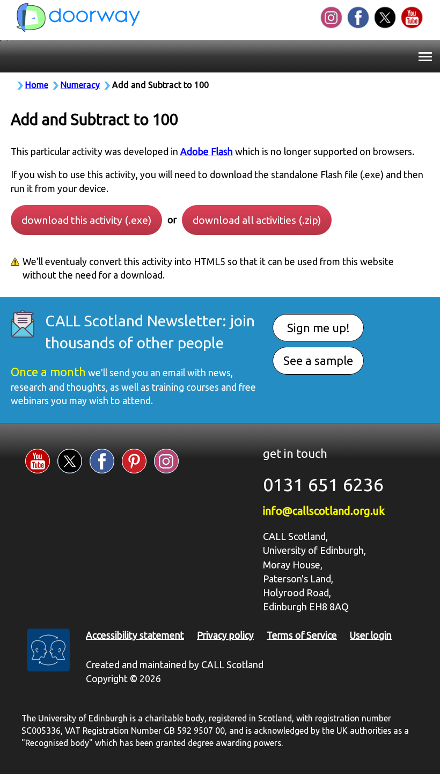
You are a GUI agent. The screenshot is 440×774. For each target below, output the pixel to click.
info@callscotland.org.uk (324, 511)
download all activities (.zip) (257, 220)
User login (371, 635)
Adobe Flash (206, 152)
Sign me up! (318, 327)
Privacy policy (225, 635)
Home (36, 85)
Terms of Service (302, 635)
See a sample (318, 360)
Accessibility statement (135, 635)
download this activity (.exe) (86, 220)
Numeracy (80, 85)
